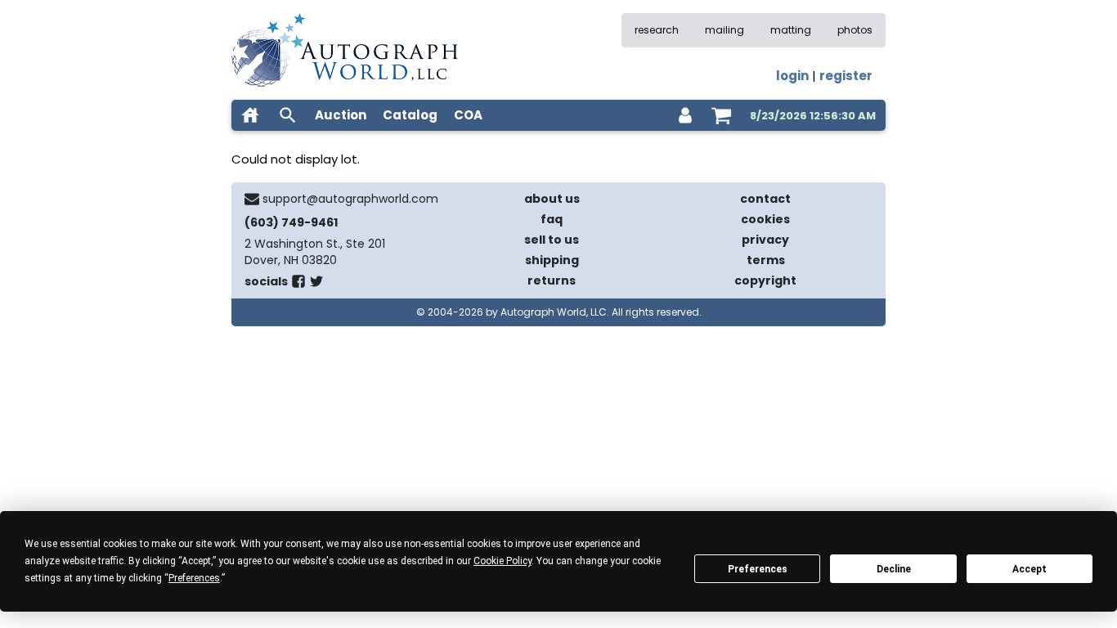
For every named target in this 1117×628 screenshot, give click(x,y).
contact (765, 199)
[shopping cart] (721, 115)
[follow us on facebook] (298, 284)
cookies (765, 219)
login (792, 75)
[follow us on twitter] (316, 284)
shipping (552, 260)
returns (551, 280)
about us (552, 199)
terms (766, 260)
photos (855, 30)
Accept (1029, 569)
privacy (765, 239)
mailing (724, 30)
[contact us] (251, 198)
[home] (250, 115)
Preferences (757, 569)
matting (790, 30)
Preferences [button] (194, 578)
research (657, 30)
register (846, 75)
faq (552, 219)
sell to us (551, 239)
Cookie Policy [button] (502, 561)
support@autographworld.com (350, 199)
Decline (894, 569)
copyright (765, 280)
